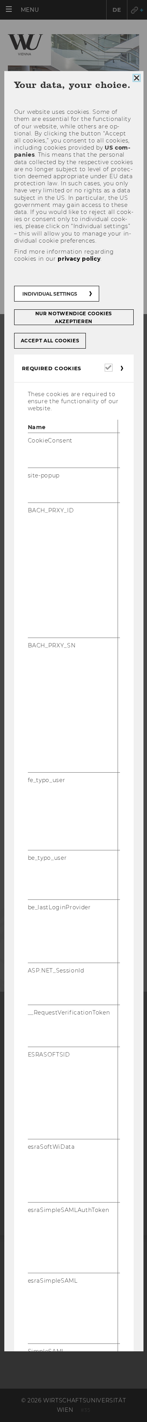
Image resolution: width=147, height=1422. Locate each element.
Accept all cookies (49, 341)
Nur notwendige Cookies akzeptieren (73, 317)
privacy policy (79, 258)
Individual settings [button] (49, 294)
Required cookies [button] (51, 368)
